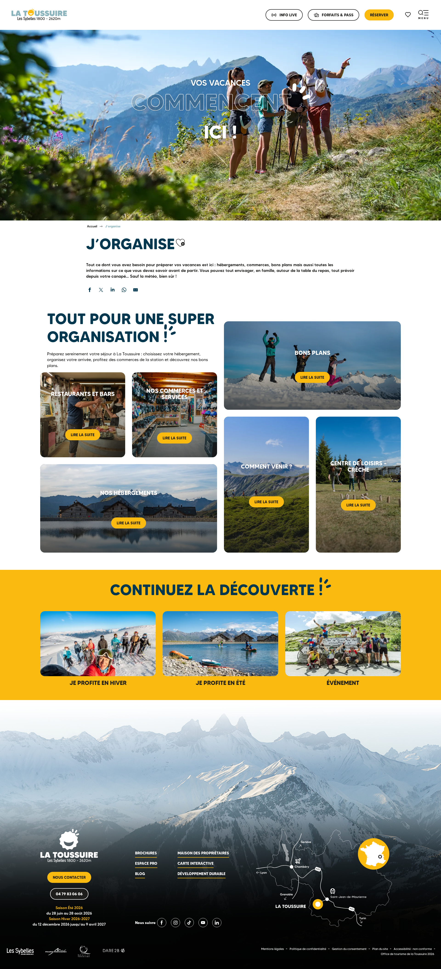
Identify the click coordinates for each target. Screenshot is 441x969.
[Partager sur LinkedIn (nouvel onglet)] (112, 290)
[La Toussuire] (39, 15)
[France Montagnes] (55, 951)
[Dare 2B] (114, 951)
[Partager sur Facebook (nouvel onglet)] (89, 290)
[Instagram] (175, 922)
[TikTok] (189, 922)
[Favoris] (408, 14)
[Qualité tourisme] (84, 951)
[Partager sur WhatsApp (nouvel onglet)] (124, 290)
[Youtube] (203, 922)
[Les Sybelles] (20, 951)
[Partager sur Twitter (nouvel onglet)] (101, 290)
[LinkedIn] (216, 922)
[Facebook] (161, 922)
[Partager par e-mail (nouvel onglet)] (135, 290)
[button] (180, 243)
